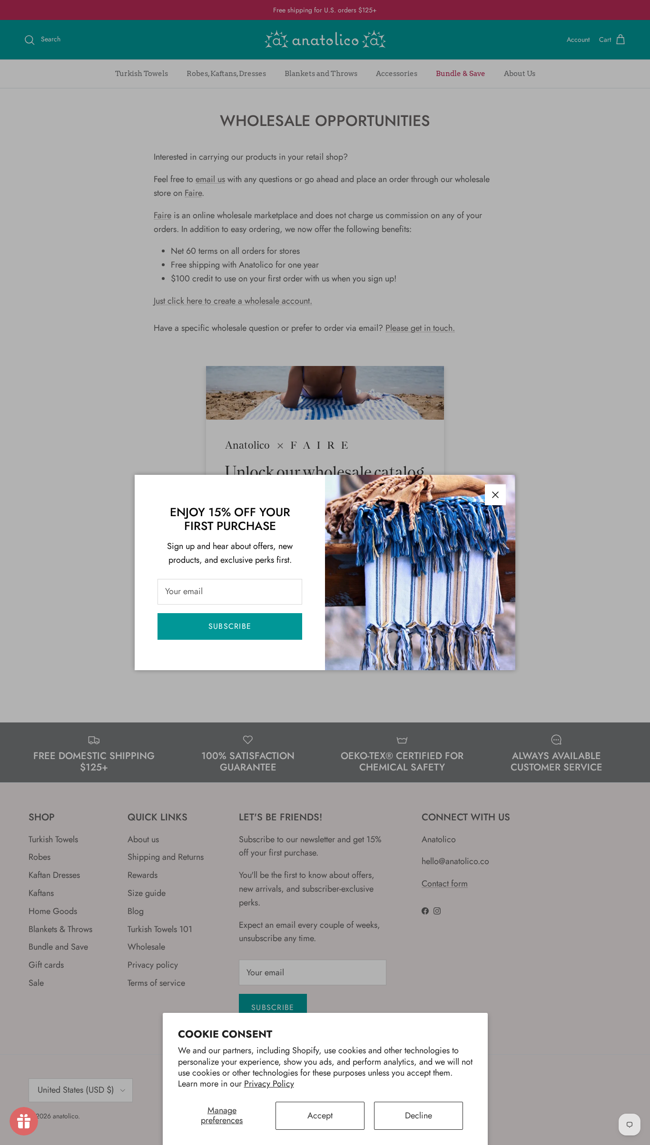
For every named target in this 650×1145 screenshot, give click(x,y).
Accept (320, 1115)
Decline (418, 1115)
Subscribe (230, 626)
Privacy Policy (269, 1084)
